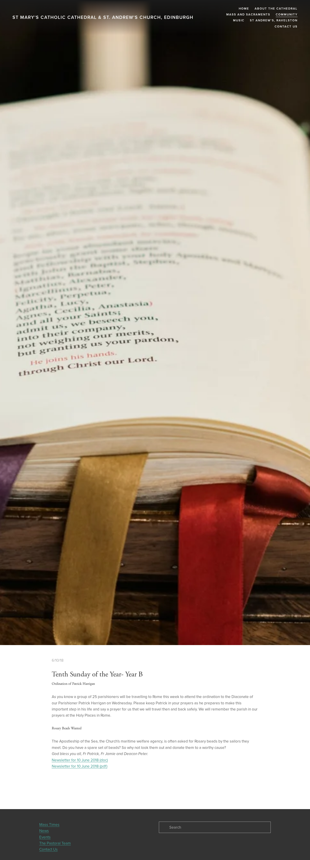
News (44, 830)
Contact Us (286, 26)
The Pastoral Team (55, 843)
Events (45, 837)
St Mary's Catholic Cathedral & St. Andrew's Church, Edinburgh (102, 17)
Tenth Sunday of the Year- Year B (97, 674)
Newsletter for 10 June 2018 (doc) (80, 760)
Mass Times (49, 824)
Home (244, 8)
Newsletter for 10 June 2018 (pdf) (79, 766)
